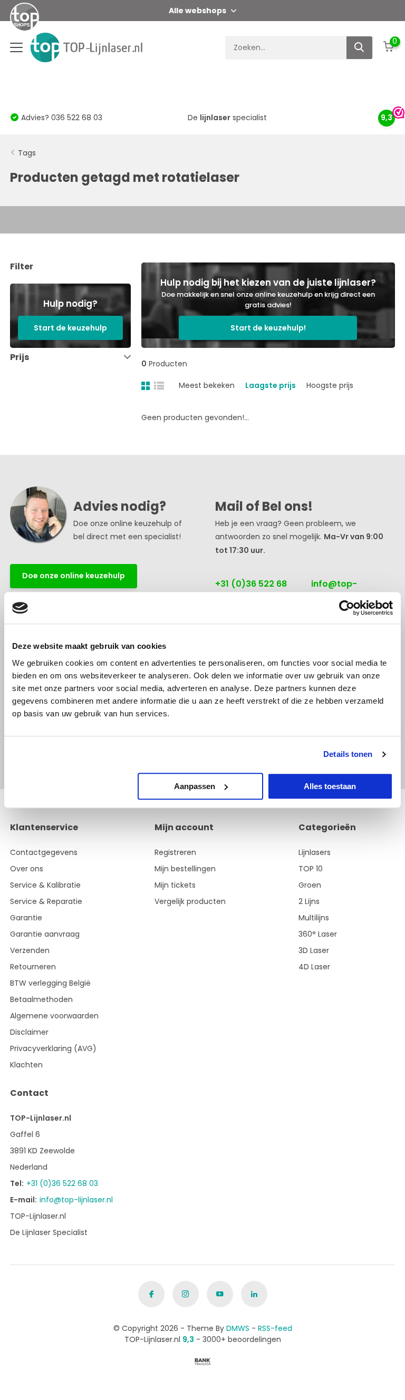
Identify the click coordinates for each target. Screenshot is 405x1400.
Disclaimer (29, 1032)
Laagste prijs (270, 385)
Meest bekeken (207, 385)
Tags (27, 153)
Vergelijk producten (190, 901)
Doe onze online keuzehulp (73, 575)
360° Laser (317, 934)
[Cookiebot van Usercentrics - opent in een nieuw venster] (347, 608)
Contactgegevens (44, 852)
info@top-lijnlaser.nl (334, 590)
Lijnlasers (314, 852)
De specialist (227, 117)
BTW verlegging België (50, 983)
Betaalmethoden (41, 999)
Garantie (26, 917)
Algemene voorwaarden (54, 1015)
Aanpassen (194, 786)
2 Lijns (309, 901)
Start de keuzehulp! (268, 328)
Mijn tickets (175, 885)
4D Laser (314, 966)
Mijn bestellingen (185, 868)
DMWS (237, 1328)
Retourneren (33, 966)
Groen (309, 885)
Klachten (26, 1064)
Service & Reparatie (46, 901)
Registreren (175, 852)
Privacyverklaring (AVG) (53, 1048)
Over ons (26, 868)
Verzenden (30, 950)
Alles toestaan (330, 786)
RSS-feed (275, 1328)
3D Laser (313, 950)
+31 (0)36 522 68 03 (251, 590)
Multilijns (313, 917)
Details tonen (347, 754)
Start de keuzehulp (70, 328)
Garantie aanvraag (45, 934)
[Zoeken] (359, 48)
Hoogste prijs (329, 385)
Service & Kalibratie (45, 885)
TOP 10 (310, 868)
